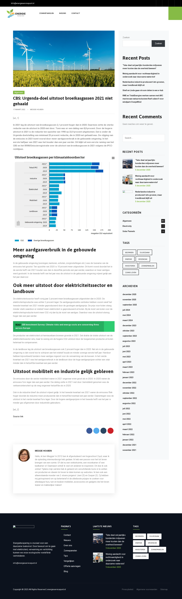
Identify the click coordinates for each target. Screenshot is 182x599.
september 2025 (130, 305)
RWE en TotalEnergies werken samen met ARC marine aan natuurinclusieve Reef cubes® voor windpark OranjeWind (143, 98)
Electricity (127, 226)
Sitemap (164, 589)
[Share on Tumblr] (103, 431)
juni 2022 (126, 414)
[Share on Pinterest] (111, 431)
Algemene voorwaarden (146, 589)
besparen (129, 253)
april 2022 (127, 424)
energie (128, 259)
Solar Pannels (129, 231)
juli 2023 (126, 346)
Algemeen (18, 92)
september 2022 (130, 398)
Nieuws (62, 13)
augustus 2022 (129, 403)
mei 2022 (127, 419)
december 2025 (129, 294)
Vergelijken (69, 561)
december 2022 (129, 383)
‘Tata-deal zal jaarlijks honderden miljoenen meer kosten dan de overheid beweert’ (149, 163)
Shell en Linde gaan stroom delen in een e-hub (143, 90)
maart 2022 (128, 429)
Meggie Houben (36, 109)
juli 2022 (126, 408)
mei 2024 (127, 315)
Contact (75, 13)
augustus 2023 (129, 341)
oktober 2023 (128, 331)
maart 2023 (128, 367)
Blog (66, 571)
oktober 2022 (128, 393)
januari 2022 (128, 440)
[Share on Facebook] (89, 431)
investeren (130, 266)
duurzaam (144, 253)
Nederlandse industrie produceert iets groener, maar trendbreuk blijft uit (148, 195)
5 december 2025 (142, 170)
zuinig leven (130, 272)
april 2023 (127, 362)
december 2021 (129, 445)
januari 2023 (128, 377)
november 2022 (129, 388)
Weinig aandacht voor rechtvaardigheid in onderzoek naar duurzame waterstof (149, 179)
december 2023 (129, 325)
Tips (66, 556)
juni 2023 (126, 351)
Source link (18, 416)
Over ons (68, 545)
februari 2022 (128, 434)
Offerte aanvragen (72, 566)
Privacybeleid (127, 589)
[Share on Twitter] (96, 431)
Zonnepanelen (46, 13)
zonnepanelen (147, 266)
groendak (142, 259)
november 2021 (129, 450)
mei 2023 (127, 357)
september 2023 (130, 336)
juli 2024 (126, 310)
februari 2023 (128, 372)
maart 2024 (128, 320)
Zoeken (126, 37)
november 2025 (129, 300)
